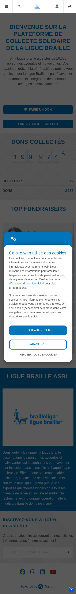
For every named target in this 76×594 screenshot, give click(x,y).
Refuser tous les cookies (38, 354)
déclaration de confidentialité (26, 283)
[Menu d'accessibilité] (71, 589)
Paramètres (38, 344)
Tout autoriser (38, 330)
